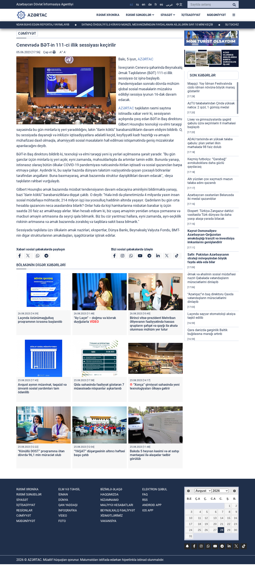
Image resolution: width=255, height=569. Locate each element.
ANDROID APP (151, 505)
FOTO (62, 521)
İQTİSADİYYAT (190, 15)
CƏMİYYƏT (27, 33)
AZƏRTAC (145, 59)
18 (199, 524)
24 (190, 530)
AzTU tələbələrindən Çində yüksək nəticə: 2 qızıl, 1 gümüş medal (211, 105)
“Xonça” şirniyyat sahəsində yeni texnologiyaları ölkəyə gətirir (154, 386)
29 (228, 530)
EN (143, 4)
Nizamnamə (109, 500)
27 (215, 530)
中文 (179, 4)
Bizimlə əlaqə (111, 489)
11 (199, 518)
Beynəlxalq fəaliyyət (117, 510)
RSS (145, 500)
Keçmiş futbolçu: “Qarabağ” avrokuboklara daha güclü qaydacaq (207, 163)
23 (235, 524)
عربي (169, 4)
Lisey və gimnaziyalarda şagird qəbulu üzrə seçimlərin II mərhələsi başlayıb (211, 123)
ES (161, 4)
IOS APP (147, 510)
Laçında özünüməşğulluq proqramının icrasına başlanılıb (40, 320)
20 (215, 524)
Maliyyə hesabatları (116, 505)
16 (235, 518)
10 (190, 518)
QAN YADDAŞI (67, 505)
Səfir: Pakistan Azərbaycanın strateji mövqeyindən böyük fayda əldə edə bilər (208, 258)
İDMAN (63, 494)
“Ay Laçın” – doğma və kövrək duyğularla (95, 320)
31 (190, 536)
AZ (131, 4)
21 (221, 524)
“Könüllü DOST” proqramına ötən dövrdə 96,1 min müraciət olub (41, 453)
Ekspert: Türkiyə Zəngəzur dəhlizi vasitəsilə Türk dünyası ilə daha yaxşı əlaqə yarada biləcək (210, 214)
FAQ (145, 494)
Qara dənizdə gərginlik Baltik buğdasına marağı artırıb (207, 332)
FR (156, 4)
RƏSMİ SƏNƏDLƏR (139, 15)
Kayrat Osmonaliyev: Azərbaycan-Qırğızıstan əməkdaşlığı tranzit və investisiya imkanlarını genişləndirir (210, 236)
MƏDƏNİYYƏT (216, 15)
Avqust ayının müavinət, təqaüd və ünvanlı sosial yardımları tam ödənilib (42, 388)
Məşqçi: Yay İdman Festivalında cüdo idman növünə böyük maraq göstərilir (211, 87)
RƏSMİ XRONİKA (107, 15)
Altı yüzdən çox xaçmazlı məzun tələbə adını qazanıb (210, 181)
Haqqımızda (109, 494)
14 (221, 518)
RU (137, 4)
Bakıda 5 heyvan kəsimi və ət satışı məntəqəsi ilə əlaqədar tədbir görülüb (154, 455)
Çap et (48, 52)
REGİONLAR (24, 510)
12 (206, 518)
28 (221, 530)
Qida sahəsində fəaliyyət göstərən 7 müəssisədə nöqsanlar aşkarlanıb (99, 386)
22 (228, 524)
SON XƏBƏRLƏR (203, 75)
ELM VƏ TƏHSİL (69, 489)
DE (150, 4)
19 (206, 524)
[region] (213, 211)
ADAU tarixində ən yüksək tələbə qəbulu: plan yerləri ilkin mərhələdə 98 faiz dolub (209, 143)
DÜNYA (63, 500)
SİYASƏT (167, 15)
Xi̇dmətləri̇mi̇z (111, 515)
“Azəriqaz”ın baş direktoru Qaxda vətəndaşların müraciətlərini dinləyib (210, 298)
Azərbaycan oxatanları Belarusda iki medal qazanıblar (210, 197)
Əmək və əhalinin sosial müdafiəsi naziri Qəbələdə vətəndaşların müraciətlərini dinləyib (211, 278)
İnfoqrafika (67, 510)
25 (199, 530)
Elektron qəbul (154, 489)
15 (228, 518)
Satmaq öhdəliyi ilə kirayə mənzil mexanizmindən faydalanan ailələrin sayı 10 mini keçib (130, 24)
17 (190, 524)
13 (215, 518)
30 (235, 530)
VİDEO (62, 515)
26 (206, 530)
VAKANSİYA (108, 521)
